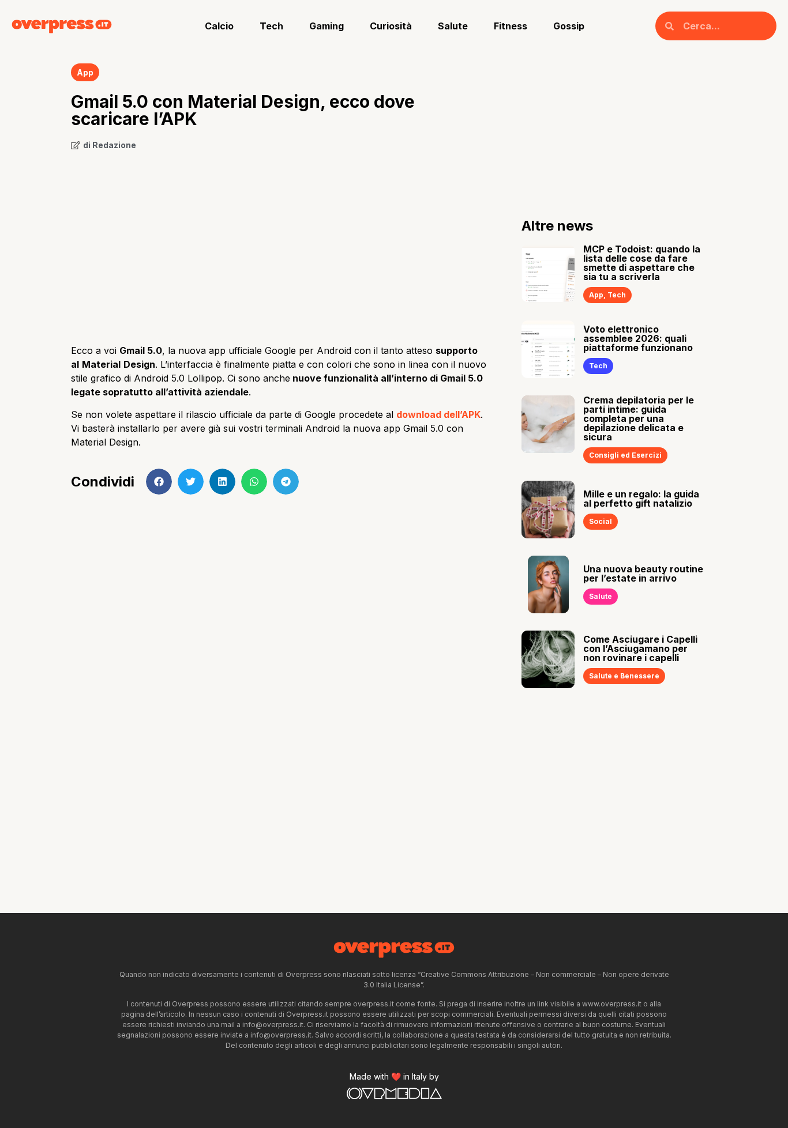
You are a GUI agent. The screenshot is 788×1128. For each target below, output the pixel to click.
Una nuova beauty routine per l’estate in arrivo (643, 573)
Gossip (568, 26)
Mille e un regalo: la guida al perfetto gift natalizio (641, 498)
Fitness (510, 26)
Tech (271, 26)
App (85, 72)
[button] (159, 482)
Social (600, 521)
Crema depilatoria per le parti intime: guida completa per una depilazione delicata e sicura (638, 418)
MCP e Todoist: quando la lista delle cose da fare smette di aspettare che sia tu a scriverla (641, 262)
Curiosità (391, 26)
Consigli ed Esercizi (625, 455)
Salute (453, 26)
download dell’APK (438, 414)
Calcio (219, 26)
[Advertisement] (279, 243)
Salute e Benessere (624, 675)
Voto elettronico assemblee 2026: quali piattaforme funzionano (638, 338)
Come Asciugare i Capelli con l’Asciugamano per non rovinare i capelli (640, 648)
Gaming (326, 26)
